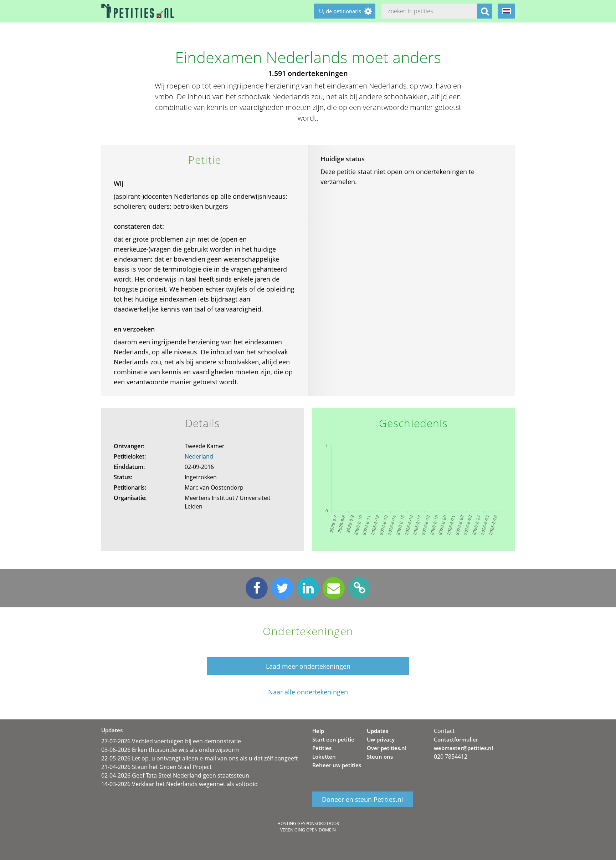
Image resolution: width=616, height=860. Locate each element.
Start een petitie (333, 739)
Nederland (199, 456)
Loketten (324, 756)
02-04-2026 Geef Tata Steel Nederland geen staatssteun (175, 775)
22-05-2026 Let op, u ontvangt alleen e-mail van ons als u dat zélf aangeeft (199, 758)
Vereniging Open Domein (308, 830)
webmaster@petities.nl (463, 748)
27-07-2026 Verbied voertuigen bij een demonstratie (171, 741)
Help (318, 730)
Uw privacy (381, 739)
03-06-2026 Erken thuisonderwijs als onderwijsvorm (170, 750)
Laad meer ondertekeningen (308, 666)
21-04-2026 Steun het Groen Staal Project (156, 767)
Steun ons (380, 756)
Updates (377, 730)
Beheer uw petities (336, 765)
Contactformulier (456, 739)
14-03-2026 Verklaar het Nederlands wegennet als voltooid (179, 784)
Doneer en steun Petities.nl (362, 799)
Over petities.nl (386, 748)
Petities (322, 748)
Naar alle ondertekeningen (308, 692)
